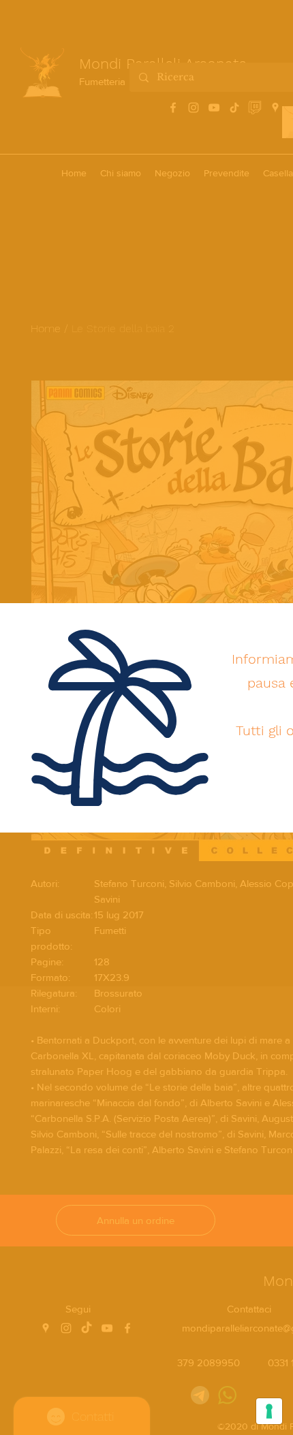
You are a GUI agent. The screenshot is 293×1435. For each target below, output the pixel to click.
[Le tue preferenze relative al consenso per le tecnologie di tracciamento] (269, 1411)
